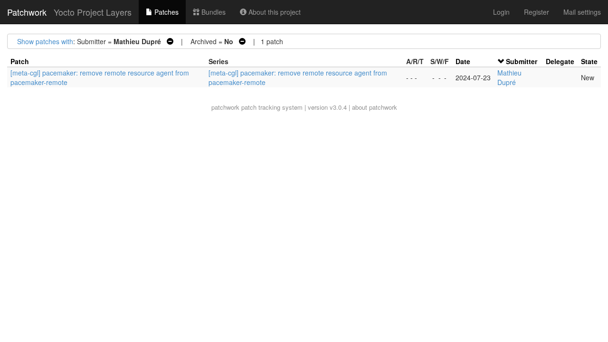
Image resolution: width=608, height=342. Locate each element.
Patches (165, 12)
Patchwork (27, 12)
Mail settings (582, 12)
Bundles (213, 12)
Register (536, 12)
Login (501, 12)
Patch (19, 61)
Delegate (560, 61)
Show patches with (45, 41)
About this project (274, 12)
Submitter (521, 61)
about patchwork (374, 107)
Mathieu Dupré (509, 77)
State (589, 61)
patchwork (225, 107)
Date (463, 61)
